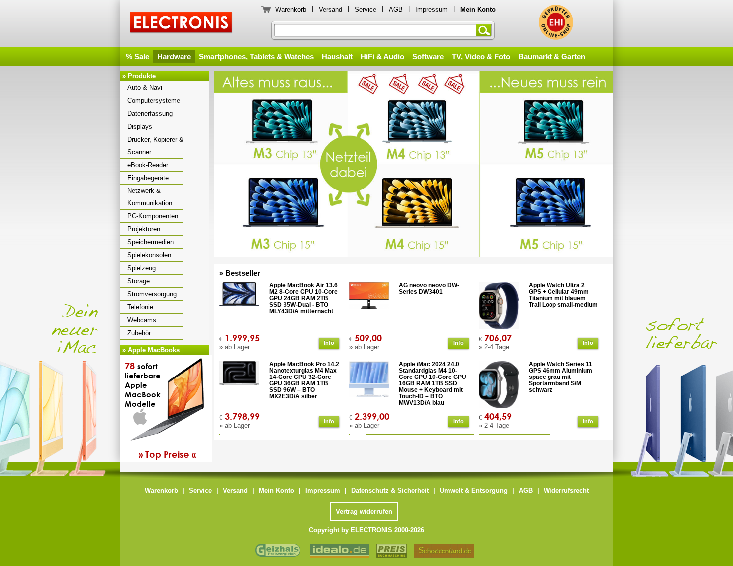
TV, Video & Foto (481, 56)
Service (365, 9)
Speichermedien (150, 242)
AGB (396, 9)
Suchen (485, 30)
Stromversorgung (152, 294)
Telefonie (140, 307)
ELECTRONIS (181, 24)
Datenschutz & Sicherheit (390, 490)
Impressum (431, 9)
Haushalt (337, 56)
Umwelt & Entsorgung (474, 490)
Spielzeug (141, 268)
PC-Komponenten (152, 216)
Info (329, 343)
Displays (139, 126)
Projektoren (143, 229)
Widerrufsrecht (566, 490)
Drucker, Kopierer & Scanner (155, 146)
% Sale (137, 56)
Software (428, 56)
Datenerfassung (150, 113)
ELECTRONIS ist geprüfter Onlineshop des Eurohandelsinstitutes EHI (556, 22)
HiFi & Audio (382, 56)
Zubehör (139, 333)
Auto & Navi (144, 87)
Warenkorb (290, 9)
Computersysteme (153, 100)
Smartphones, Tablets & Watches (256, 56)
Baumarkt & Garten (551, 56)
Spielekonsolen (149, 255)
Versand (330, 9)
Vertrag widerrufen (364, 511)
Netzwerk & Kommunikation (149, 197)
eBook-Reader (147, 165)
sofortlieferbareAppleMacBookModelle (160, 410)
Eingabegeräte (148, 178)
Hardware (174, 56)
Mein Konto (276, 490)
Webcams (141, 320)
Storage (138, 281)
